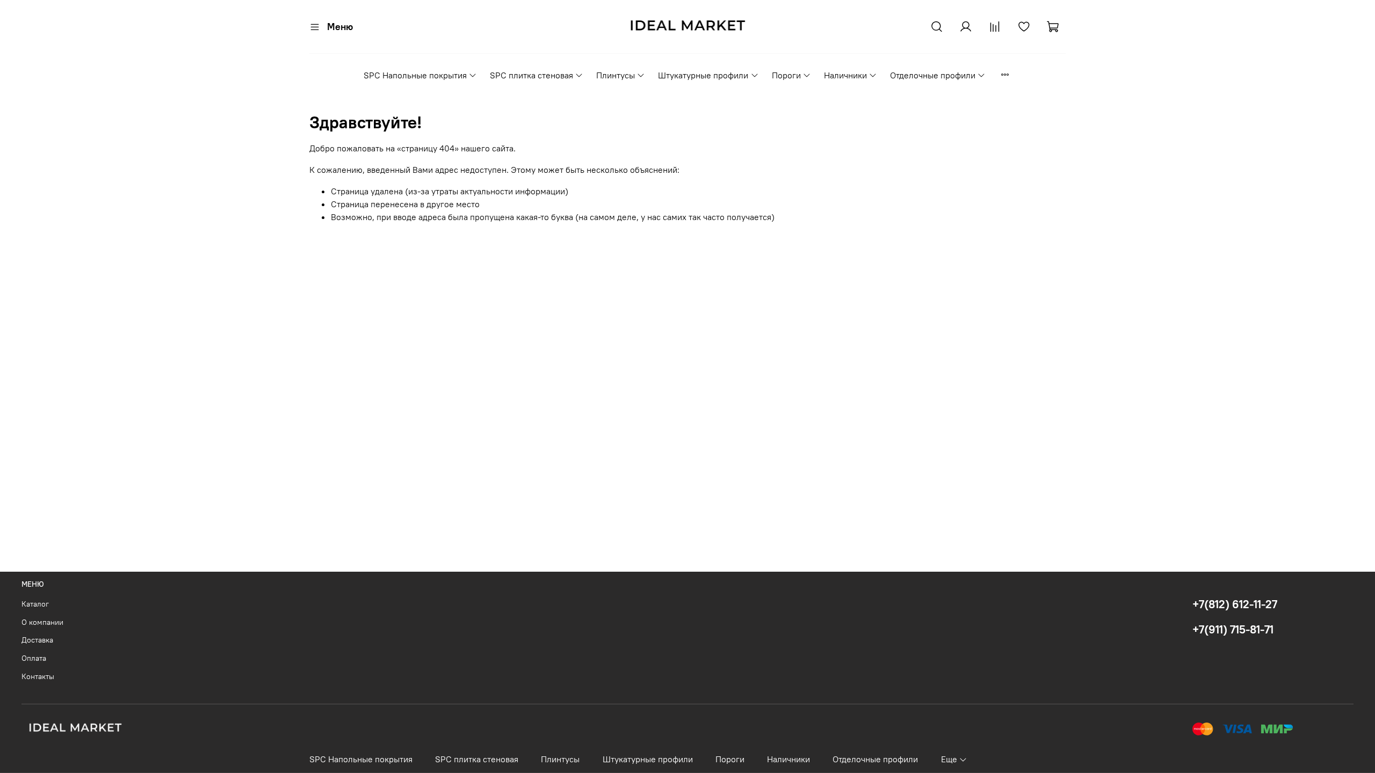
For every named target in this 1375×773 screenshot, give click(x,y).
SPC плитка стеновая (531, 75)
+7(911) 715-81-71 (1232, 629)
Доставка (37, 640)
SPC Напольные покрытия (415, 75)
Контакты (37, 676)
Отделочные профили (932, 75)
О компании (42, 622)
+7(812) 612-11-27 (1234, 604)
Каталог (35, 604)
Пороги (786, 75)
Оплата (33, 658)
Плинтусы (615, 75)
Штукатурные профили (703, 75)
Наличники (845, 75)
